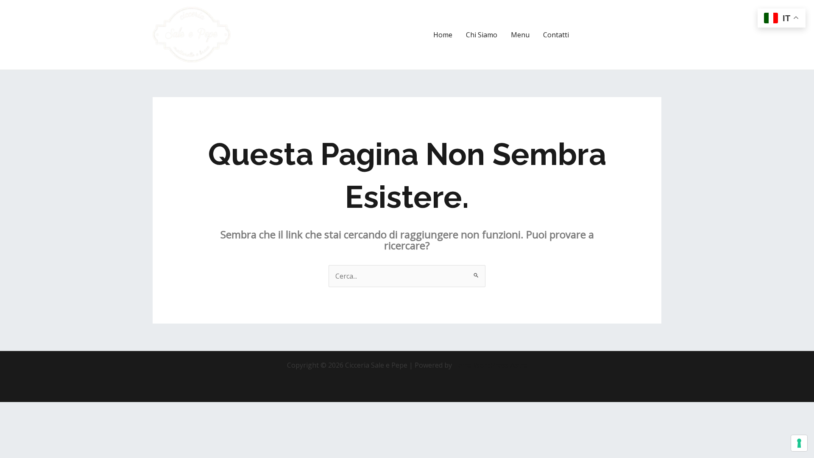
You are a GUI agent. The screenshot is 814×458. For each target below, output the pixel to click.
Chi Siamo (481, 34)
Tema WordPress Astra (490, 365)
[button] (622, 35)
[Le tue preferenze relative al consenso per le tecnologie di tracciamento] (799, 443)
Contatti (556, 34)
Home (442, 34)
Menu (520, 34)
